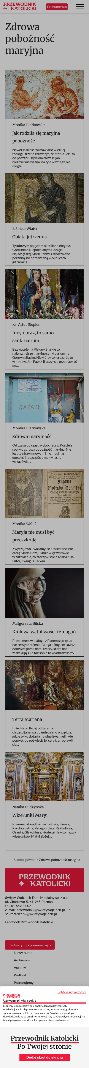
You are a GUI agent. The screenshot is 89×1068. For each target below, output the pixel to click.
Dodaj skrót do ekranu (44, 1057)
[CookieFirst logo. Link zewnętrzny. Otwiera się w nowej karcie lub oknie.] (11, 996)
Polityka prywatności (71, 992)
